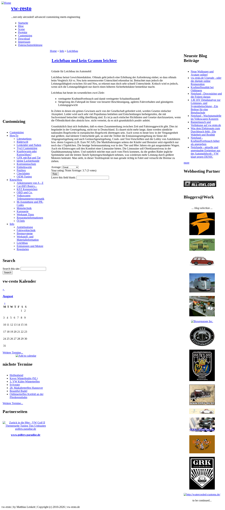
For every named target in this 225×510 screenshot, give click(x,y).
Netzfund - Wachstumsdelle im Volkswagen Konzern (206, 117)
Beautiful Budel (18, 390)
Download (24, 38)
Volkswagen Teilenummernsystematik (30, 197)
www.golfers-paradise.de (25, 434)
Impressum (24, 41)
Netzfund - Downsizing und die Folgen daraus (206, 95)
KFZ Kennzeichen (27, 189)
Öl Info (21, 220)
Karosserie (22, 211)
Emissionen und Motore (30, 246)
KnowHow (16, 179)
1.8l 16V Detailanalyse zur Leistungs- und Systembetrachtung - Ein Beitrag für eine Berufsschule (205, 106)
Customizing (25, 35)
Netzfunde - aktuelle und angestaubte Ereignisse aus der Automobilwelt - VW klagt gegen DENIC (205, 152)
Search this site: (12, 268)
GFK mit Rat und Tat (28, 157)
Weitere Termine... (13, 352)
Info (12, 223)
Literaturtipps (24, 138)
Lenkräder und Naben (29, 145)
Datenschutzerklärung (30, 45)
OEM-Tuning (24, 176)
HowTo (14, 135)
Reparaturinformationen (30, 217)
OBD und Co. (25, 192)
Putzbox (21, 170)
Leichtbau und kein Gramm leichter (84, 60)
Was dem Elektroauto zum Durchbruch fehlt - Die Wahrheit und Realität (205, 131)
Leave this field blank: (63, 177)
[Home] (6, 2)
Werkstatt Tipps (25, 214)
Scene (21, 29)
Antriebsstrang (25, 227)
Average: (56, 167)
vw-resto (21, 8)
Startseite (23, 22)
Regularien (23, 249)
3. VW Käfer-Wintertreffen (25, 381)
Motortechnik (24, 208)
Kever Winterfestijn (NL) (24, 378)
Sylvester (15, 384)
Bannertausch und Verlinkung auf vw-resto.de (206, 124)
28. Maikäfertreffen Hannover (26, 387)
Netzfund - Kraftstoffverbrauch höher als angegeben (205, 141)
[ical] (26, 355)
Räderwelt (22, 141)
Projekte (22, 32)
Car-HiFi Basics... (27, 186)
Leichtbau (22, 242)
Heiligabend (16, 375)
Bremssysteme (25, 233)
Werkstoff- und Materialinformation (28, 238)
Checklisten (23, 173)
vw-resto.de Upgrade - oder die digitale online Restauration (206, 81)
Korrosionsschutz (26, 163)
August (8, 296)
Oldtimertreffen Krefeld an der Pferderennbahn (26, 396)
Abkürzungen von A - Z (30, 182)
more (186, 162)
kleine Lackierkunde (28, 160)
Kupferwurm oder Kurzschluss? (27, 153)
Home (53, 50)
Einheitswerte (24, 167)
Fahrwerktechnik (26, 230)
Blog (21, 26)
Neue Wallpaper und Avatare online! (202, 73)
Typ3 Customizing (27, 148)
